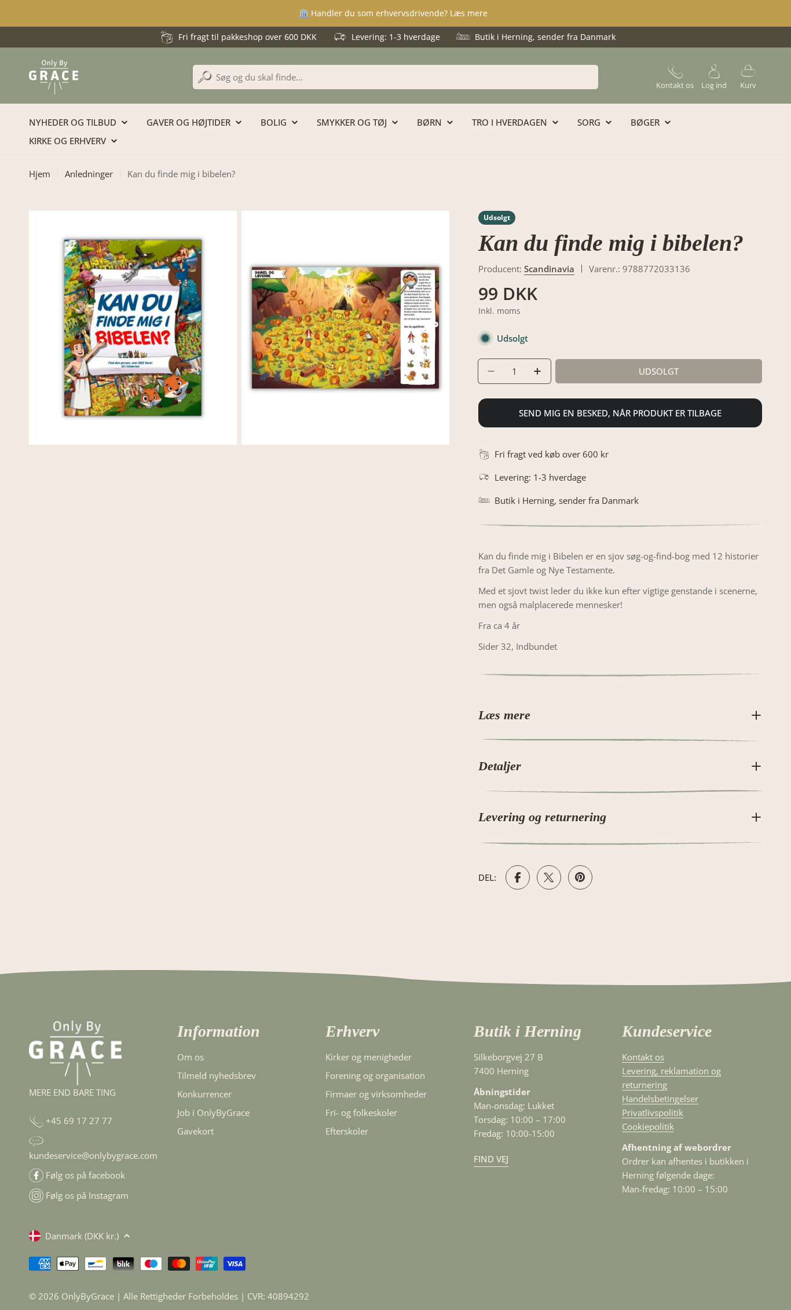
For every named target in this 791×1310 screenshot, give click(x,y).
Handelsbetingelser (660, 1098)
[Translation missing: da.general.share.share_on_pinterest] (580, 877)
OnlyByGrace (87, 1296)
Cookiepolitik (648, 1126)
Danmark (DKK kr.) (82, 1236)
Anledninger (89, 174)
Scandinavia (549, 269)
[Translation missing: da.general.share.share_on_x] (549, 877)
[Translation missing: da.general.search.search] (204, 77)
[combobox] (395, 77)
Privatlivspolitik (652, 1112)
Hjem (39, 174)
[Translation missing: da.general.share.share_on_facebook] (518, 877)
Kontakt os (643, 1057)
